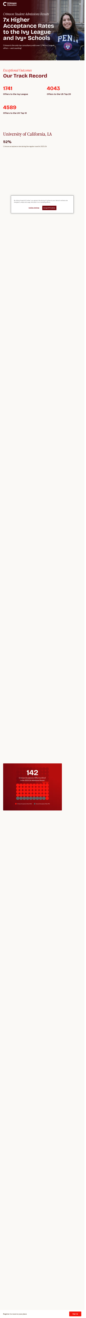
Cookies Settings (34, 208)
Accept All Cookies (49, 208)
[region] (42, 204)
